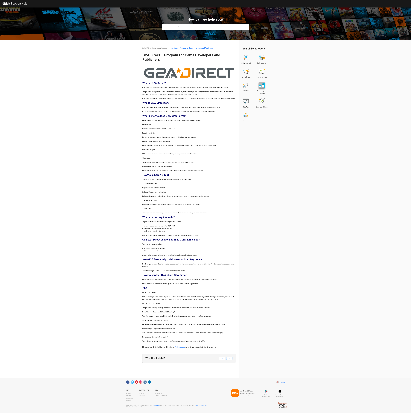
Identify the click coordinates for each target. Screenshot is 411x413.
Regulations (157, 405)
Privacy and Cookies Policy (200, 405)
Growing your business (160, 48)
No (229, 358)
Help (157, 390)
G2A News (142, 396)
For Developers (180, 347)
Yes (222, 358)
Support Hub (158, 393)
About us (129, 393)
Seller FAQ (146, 48)
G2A (127, 390)
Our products (144, 390)
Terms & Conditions (161, 396)
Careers (128, 396)
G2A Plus (141, 393)
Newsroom (129, 398)
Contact (128, 400)
